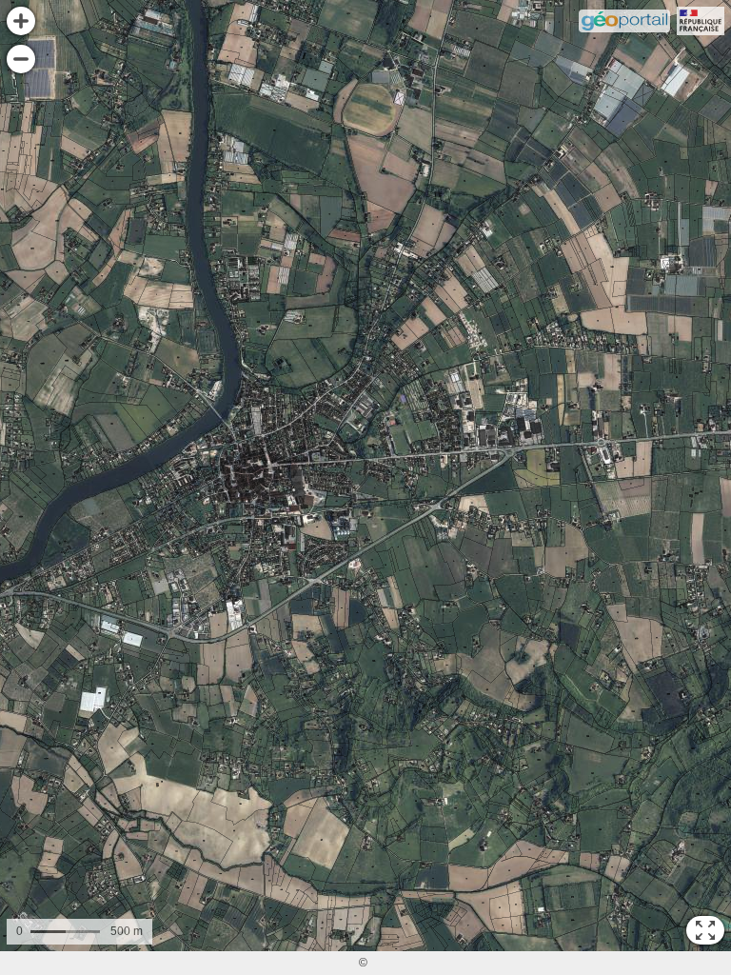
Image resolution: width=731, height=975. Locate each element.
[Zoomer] (21, 21)
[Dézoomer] (21, 59)
